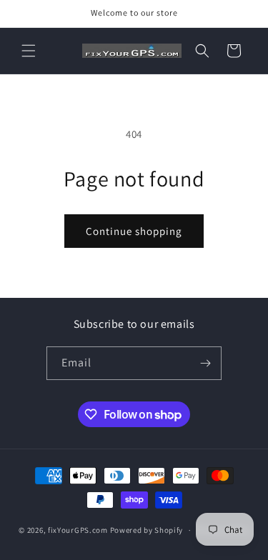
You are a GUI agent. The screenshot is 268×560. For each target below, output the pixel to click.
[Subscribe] (205, 363)
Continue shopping (134, 231)
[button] (28, 50)
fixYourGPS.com (78, 530)
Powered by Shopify (147, 530)
